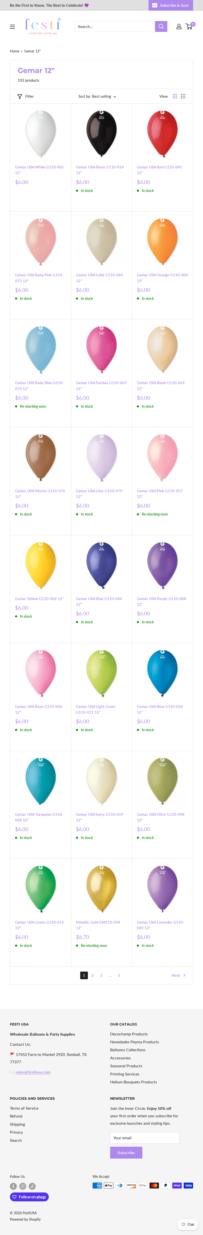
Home (14, 51)
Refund (16, 1116)
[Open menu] (12, 27)
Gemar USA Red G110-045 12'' (159, 170)
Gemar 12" (32, 51)
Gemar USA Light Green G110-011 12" (95, 709)
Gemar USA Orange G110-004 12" (162, 278)
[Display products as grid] (175, 96)
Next (176, 975)
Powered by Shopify (25, 1219)
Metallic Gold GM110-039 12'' (98, 925)
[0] (189, 26)
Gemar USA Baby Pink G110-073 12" (39, 278)
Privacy (16, 1132)
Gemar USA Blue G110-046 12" (99, 601)
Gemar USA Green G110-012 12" (39, 925)
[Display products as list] (183, 96)
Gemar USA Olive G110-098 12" (160, 817)
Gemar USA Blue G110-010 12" (160, 709)
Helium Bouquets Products (133, 1081)
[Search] (161, 26)
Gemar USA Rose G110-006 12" (38, 709)
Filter (29, 96)
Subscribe (126, 1152)
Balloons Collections (128, 1049)
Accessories (120, 1057)
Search (16, 1140)
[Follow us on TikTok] (32, 1186)
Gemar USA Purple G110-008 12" (161, 601)
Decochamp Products (129, 1033)
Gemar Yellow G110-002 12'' (39, 598)
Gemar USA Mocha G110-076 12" (40, 494)
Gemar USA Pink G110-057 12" (160, 494)
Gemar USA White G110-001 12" (39, 170)
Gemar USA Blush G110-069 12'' (161, 385)
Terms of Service (24, 1108)
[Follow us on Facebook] (13, 1186)
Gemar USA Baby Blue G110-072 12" (39, 385)
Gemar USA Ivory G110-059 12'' (99, 817)
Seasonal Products (126, 1065)
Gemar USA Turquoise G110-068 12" (39, 817)
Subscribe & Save (174, 5)
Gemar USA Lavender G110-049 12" (160, 925)
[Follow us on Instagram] (22, 1186)
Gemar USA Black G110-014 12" (100, 170)
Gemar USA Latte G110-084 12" (99, 278)
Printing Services (124, 1074)
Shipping (17, 1124)
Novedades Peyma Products (134, 1041)
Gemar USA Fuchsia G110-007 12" (101, 385)
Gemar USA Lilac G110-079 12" (99, 494)
